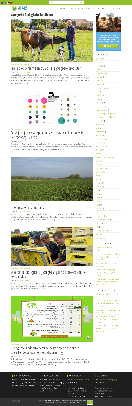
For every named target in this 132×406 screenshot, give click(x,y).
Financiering (27, 269)
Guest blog (99, 150)
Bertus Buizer (27, 72)
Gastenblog (99, 135)
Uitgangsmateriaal (101, 230)
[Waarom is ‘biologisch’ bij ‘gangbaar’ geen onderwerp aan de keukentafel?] (52, 246)
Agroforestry (99, 66)
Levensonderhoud (101, 172)
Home (55, 8)
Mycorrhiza (99, 183)
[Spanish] (11, 3)
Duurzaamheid (34, 204)
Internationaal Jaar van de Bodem (105, 157)
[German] (9, 3)
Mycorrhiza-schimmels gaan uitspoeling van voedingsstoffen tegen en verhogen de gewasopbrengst (108, 282)
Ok (90, 402)
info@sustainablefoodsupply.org (80, 380)
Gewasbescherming (101, 139)
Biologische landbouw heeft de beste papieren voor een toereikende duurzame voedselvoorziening (45, 350)
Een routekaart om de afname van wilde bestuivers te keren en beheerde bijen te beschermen (108, 257)
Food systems (100, 132)
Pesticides (99, 186)
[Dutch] (2, 3)
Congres (72, 8)
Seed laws (99, 208)
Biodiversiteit (17, 204)
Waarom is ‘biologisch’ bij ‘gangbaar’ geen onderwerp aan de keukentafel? (48, 274)
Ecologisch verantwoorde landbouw (106, 117)
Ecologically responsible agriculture (106, 113)
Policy (97, 190)
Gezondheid (99, 143)
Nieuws (88, 8)
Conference (99, 95)
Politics (98, 201)
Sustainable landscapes (102, 219)
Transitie (98, 223)
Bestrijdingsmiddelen (102, 73)
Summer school (100, 216)
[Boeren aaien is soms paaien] (52, 179)
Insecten (98, 154)
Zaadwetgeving (100, 238)
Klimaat (26, 129)
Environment (99, 121)
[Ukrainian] (13, 3)
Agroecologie (99, 58)
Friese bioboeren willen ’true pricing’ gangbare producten (46, 68)
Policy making (99, 198)
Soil (97, 212)
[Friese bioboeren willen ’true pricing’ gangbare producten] (52, 40)
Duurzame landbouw (101, 110)
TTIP (26, 344)
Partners (105, 8)
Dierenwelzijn (99, 102)
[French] (7, 3)
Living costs (99, 176)
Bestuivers (99, 77)
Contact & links (116, 8)
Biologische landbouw (19, 65)
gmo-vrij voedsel (28, 65)
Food (97, 128)
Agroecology (99, 62)
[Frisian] (4, 3)
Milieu (97, 179)
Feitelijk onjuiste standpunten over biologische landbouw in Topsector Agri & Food (47, 135)
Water (97, 234)
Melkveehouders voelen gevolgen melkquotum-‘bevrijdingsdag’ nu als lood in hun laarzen (108, 272)
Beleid (12, 65)
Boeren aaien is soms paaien (28, 207)
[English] (6, 3)
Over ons (96, 8)
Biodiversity (99, 84)
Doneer (80, 8)
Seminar (62, 8)
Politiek (98, 205)
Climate (98, 91)
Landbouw (99, 165)
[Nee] (130, 402)
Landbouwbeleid (100, 168)
